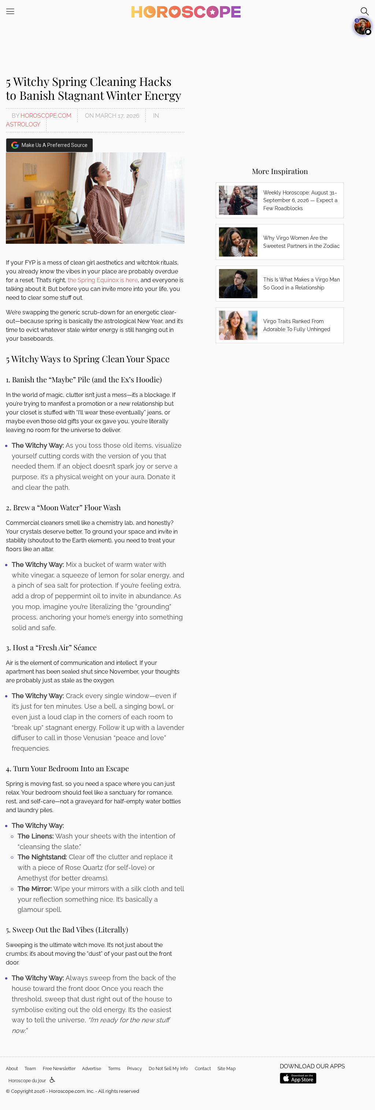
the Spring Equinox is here (103, 280)
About (12, 1068)
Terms (114, 1068)
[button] (52, 1080)
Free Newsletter (59, 1068)
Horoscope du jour (27, 1080)
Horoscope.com (46, 115)
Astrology (23, 124)
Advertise (91, 1068)
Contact (203, 1068)
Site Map (226, 1068)
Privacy (134, 1068)
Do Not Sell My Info (168, 1068)
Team (30, 1068)
